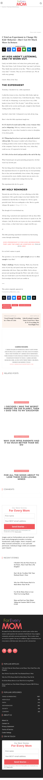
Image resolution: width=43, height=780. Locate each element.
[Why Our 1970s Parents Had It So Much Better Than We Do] (21, 424)
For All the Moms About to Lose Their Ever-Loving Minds (21, 477)
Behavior (6, 305)
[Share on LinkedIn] (29, 49)
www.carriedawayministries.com (21, 364)
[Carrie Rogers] (21, 338)
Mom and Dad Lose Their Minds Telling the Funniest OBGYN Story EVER (24, 602)
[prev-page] (19, 483)
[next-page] (23, 483)
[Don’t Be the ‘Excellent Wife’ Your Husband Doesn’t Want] (7, 574)
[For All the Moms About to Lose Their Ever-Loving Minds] (21, 458)
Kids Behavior (25, 305)
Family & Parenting (13, 7)
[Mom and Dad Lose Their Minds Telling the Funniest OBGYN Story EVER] (7, 603)
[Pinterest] (15, 651)
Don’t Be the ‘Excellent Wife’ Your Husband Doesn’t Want (18, 673)
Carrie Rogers (20, 46)
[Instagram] (9, 651)
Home (4, 7)
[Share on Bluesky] (14, 49)
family (15, 305)
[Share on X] (4, 49)
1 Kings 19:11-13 (20, 205)
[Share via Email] (24, 49)
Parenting (6, 307)
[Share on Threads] (34, 49)
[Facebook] (4, 651)
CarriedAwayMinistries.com (10, 292)
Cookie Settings (6, 732)
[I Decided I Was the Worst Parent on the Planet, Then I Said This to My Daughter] (21, 389)
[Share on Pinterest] (19, 49)
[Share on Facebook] (9, 49)
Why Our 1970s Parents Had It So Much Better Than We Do (21, 443)
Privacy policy (18, 531)
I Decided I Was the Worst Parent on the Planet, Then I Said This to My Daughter (21, 408)
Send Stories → (19, 526)
